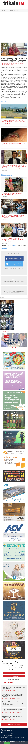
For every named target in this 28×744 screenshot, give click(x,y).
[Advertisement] (14, 26)
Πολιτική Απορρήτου (9, 738)
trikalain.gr (4, 248)
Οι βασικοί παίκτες (12, 340)
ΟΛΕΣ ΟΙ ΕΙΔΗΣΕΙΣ (14, 730)
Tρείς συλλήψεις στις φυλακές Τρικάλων (14, 281)
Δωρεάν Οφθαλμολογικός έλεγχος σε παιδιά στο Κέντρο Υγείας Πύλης (12, 715)
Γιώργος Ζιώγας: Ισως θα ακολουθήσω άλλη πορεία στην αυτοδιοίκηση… (14, 292)
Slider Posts (5, 102)
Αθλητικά (14, 724)
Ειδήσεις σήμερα (6, 175)
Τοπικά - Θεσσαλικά (18, 63)
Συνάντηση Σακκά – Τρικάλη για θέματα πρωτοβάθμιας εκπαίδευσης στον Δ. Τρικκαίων (7, 308)
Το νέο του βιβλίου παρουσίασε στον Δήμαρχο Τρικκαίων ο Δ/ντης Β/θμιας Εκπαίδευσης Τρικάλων (7, 322)
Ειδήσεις (15, 245)
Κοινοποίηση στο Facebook (15, 258)
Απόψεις (14, 696)
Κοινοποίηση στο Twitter (15, 264)
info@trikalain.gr (8, 741)
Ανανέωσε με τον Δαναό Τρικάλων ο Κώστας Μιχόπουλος (12, 722)
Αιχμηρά (7, 336)
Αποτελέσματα (14, 681)
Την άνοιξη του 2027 (16, 673)
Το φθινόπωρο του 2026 (16, 671)
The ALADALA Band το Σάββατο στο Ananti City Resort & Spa (13, 693)
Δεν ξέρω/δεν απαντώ (16, 675)
